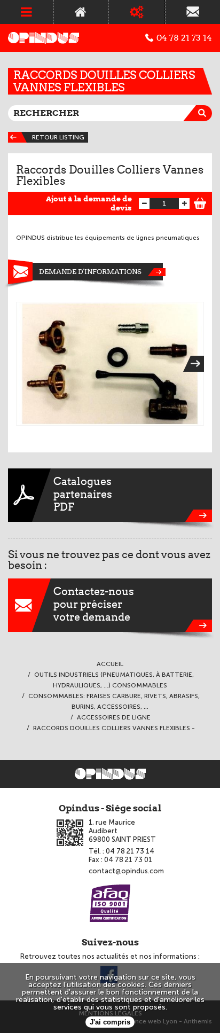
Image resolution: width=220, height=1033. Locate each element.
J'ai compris (110, 1022)
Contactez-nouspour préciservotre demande (93, 604)
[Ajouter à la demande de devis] (200, 202)
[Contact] (193, 12)
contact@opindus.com (126, 871)
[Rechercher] (204, 113)
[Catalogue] (136, 12)
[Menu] (26, 12)
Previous (22, 364)
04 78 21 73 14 (184, 38)
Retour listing (58, 137)
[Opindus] (43, 38)
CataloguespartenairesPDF (82, 494)
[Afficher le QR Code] (70, 832)
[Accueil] (80, 12)
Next (197, 364)
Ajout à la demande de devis (89, 203)
